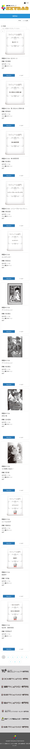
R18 (19, 20)
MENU (15, 16)
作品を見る (8, 75)
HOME (27, 2)
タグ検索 (3, 26)
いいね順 (25, 20)
